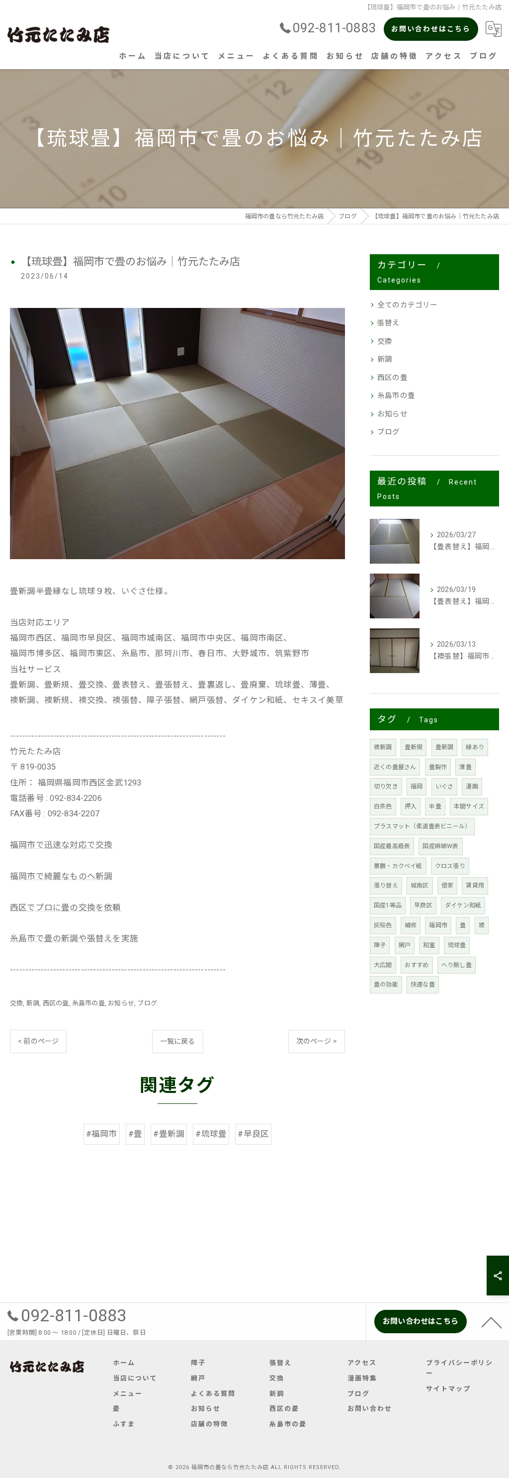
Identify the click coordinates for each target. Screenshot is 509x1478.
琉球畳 (457, 945)
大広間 (383, 965)
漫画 (472, 786)
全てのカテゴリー (407, 305)
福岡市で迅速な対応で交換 (61, 845)
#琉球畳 (211, 1134)
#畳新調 (168, 1134)
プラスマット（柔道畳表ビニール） (422, 826)
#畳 (135, 1134)
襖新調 (383, 747)
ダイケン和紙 (463, 905)
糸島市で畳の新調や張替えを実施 (74, 938)
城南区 (420, 885)
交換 (16, 1003)
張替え (388, 323)
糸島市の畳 (88, 1003)
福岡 (417, 786)
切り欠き (386, 786)
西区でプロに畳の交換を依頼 (65, 907)
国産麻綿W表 (440, 846)
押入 (411, 806)
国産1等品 (388, 905)
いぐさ (444, 786)
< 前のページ (38, 1041)
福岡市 (438, 925)
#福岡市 (101, 1134)
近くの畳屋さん (395, 767)
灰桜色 (383, 925)
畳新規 (414, 747)
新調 (32, 1003)
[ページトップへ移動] (492, 1322)
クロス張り (450, 866)
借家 (447, 885)
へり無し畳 (456, 965)
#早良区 (253, 1134)
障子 (380, 945)
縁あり (475, 747)
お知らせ (121, 1003)
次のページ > (316, 1041)
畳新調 (444, 747)
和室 (429, 945)
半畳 (435, 806)
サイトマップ (448, 1388)
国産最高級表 (392, 846)
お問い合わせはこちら (431, 29)
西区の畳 (56, 1003)
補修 (411, 925)
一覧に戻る (177, 1041)
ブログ (147, 1003)
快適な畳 (423, 984)
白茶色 (383, 806)
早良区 (423, 905)
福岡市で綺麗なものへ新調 (61, 876)
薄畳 (465, 767)
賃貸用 (475, 885)
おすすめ (417, 965)
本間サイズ (469, 806)
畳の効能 (386, 984)
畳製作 (438, 767)
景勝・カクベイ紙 (398, 866)
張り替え (386, 885)
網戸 (405, 945)
